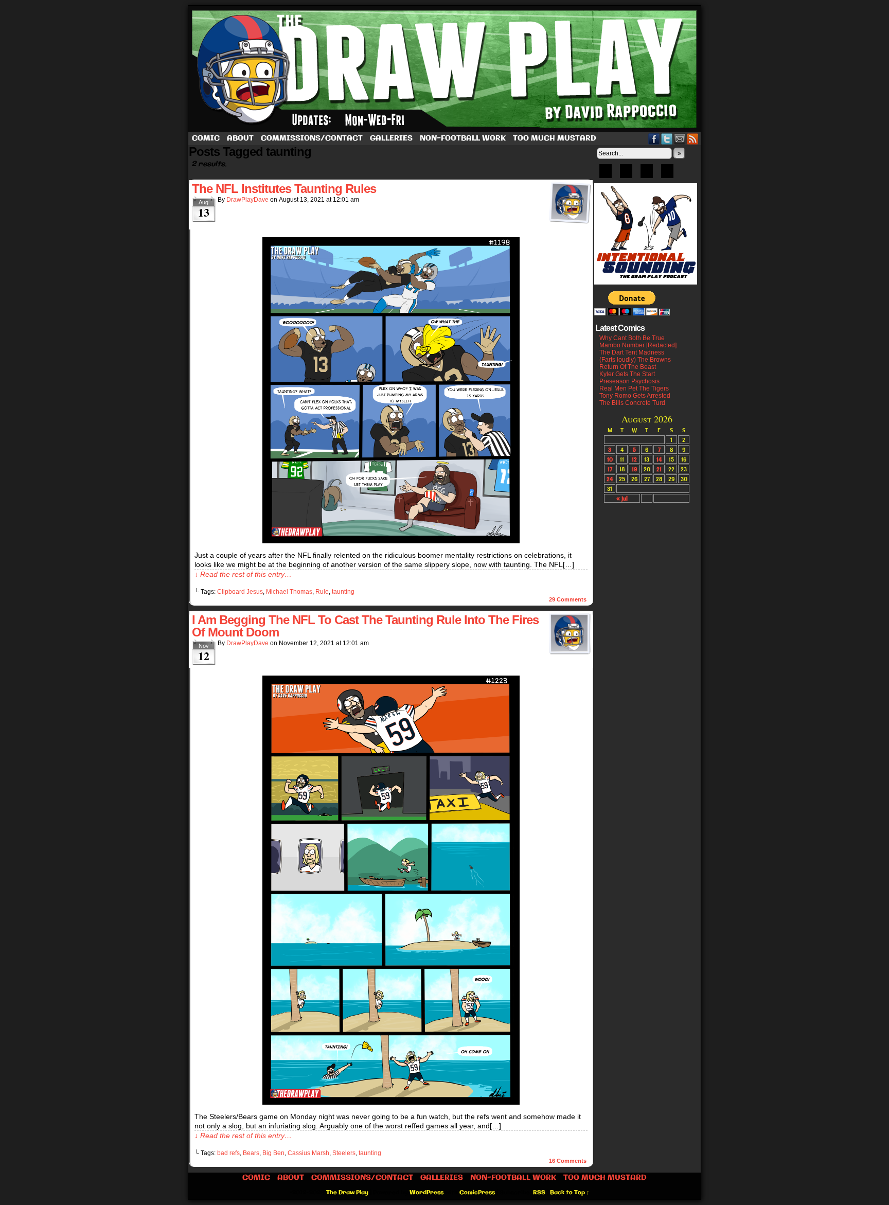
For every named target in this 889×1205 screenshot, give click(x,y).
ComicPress (477, 1193)
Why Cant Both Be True (632, 338)
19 (634, 469)
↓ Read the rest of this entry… (243, 574)
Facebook (654, 138)
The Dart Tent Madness (631, 352)
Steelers (343, 1153)
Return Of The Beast (627, 366)
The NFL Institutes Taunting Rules (284, 189)
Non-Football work (463, 138)
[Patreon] (626, 174)
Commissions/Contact (312, 138)
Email (679, 138)
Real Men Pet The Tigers (634, 388)
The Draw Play (445, 69)
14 (659, 459)
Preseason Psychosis (629, 381)
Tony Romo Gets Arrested (634, 395)
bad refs (228, 1153)
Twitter (667, 138)
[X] (647, 174)
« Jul (622, 498)
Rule (322, 591)
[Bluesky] (605, 174)
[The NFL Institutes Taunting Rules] (391, 541)
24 (610, 479)
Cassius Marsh (308, 1153)
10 (610, 459)
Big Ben (273, 1153)
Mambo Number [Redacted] (638, 345)
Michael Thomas (289, 591)
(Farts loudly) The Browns (635, 359)
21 (659, 469)
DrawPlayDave (247, 199)
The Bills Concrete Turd (632, 402)
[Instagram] (667, 174)
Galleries (391, 138)
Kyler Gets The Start (627, 374)
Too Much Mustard (554, 138)
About (240, 138)
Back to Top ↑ (570, 1193)
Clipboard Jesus (240, 591)
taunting (343, 591)
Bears (251, 1153)
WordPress (426, 1193)
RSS (692, 138)
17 (610, 469)
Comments (567, 599)
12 (634, 459)
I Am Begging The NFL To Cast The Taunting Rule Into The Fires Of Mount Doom (365, 626)
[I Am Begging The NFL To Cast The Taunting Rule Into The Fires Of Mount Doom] (391, 1102)
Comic (206, 138)
